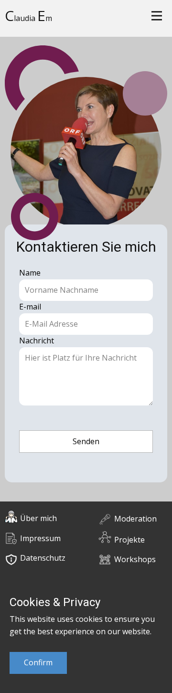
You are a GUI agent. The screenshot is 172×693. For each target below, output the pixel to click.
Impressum (40, 538)
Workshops (135, 559)
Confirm (38, 662)
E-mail (30, 306)
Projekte (129, 539)
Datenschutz (42, 558)
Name (30, 272)
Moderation (135, 518)
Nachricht (36, 340)
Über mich (38, 518)
